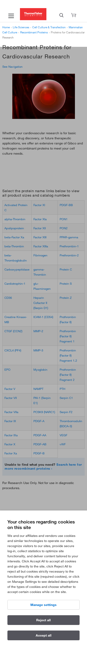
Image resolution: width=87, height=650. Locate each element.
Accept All (44, 635)
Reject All (43, 620)
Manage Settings (43, 605)
